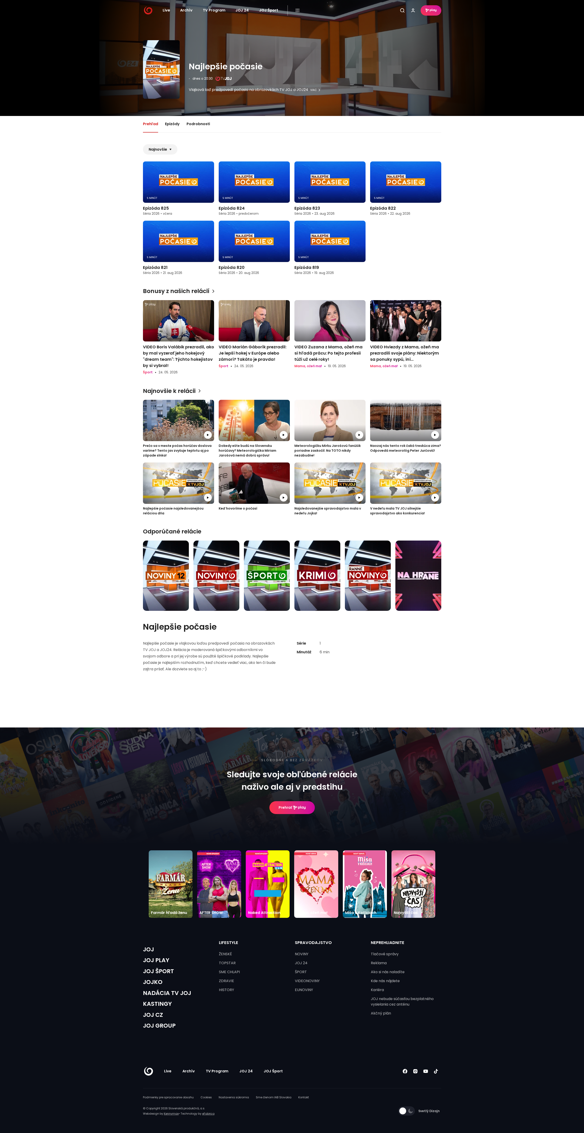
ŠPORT (301, 972)
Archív (186, 10)
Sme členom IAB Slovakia (273, 1097)
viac (313, 90)
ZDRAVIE (226, 981)
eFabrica (208, 1114)
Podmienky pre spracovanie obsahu (168, 1097)
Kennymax (171, 1114)
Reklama (379, 963)
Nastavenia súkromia (234, 1097)
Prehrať (285, 807)
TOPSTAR (227, 963)
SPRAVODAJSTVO (313, 942)
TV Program (214, 10)
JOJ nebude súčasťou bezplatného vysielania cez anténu (402, 1001)
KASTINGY (157, 1004)
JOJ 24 (242, 10)
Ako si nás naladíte (388, 972)
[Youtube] (426, 1071)
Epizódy (172, 124)
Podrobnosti (198, 124)
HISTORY (226, 989)
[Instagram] (415, 1071)
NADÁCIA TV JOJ (167, 993)
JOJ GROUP (159, 1026)
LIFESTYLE (228, 942)
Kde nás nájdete (385, 981)
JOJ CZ (153, 1015)
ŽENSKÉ (225, 954)
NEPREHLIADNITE (387, 942)
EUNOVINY (304, 989)
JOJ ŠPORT (158, 971)
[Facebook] (405, 1071)
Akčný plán (381, 1013)
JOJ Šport (268, 10)
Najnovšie (158, 149)
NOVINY (301, 954)
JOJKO (152, 982)
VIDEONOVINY (307, 981)
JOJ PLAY (156, 960)
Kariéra (377, 989)
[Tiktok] (436, 1071)
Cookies (206, 1097)
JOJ (148, 949)
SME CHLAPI (229, 972)
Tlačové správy (385, 954)
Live (166, 10)
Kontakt (303, 1097)
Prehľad (150, 124)
